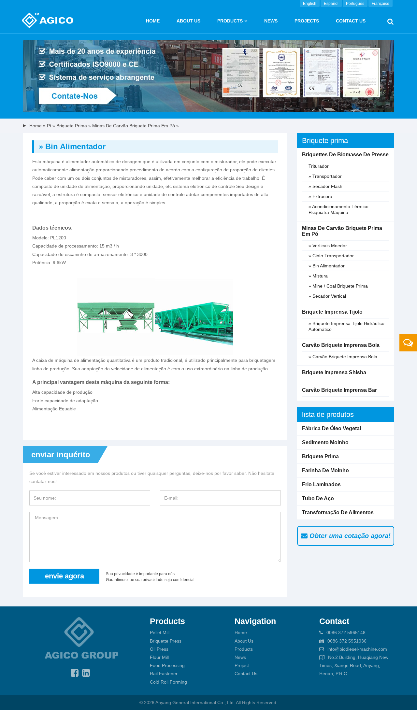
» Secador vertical (327, 296)
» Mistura (318, 275)
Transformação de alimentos (338, 512)
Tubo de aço (318, 498)
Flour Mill (159, 657)
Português (355, 3)
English (309, 3)
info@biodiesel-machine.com (357, 649)
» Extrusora (320, 196)
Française (380, 3)
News (271, 20)
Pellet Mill (159, 632)
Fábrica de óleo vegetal (331, 428)
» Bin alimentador (327, 265)
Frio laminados (321, 484)
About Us (244, 641)
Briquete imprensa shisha (334, 372)
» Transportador (325, 176)
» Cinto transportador (331, 255)
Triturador (319, 166)
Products (230, 20)
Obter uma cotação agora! (349, 535)
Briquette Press (165, 641)
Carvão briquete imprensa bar (339, 390)
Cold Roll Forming (168, 682)
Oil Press (159, 649)
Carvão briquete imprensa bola (341, 345)
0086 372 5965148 (346, 632)
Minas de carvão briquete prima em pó (133, 125)
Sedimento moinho (325, 442)
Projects (307, 20)
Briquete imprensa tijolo (332, 312)
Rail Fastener (164, 673)
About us (188, 20)
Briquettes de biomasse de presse (345, 154)
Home (153, 20)
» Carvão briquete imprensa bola (343, 356)
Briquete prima (71, 125)
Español (331, 3)
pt (49, 125)
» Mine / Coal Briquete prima (338, 286)
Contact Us (351, 20)
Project (242, 665)
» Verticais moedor (328, 245)
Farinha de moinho (325, 470)
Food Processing (167, 665)
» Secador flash (325, 186)
